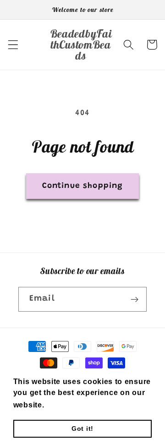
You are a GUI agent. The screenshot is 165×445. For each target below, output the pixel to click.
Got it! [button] (83, 428)
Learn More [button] (69, 405)
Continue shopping (82, 186)
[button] (13, 44)
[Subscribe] (134, 299)
